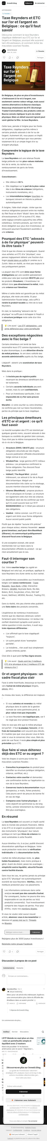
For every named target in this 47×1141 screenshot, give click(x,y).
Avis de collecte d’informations (17, 1112)
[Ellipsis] (44, 989)
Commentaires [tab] (8, 968)
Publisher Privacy (30, 1128)
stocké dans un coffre (17, 260)
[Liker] (4, 57)
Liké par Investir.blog (15, 991)
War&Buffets (12, 989)
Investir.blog (12, 50)
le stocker (23, 728)
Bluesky (8, 923)
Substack (10, 1138)
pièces (5, 689)
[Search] (43, 1032)
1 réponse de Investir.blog (19, 1010)
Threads (32, 920)
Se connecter (40, 3)
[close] (40, 1057)
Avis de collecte (36, 1130)
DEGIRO (13, 589)
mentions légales (29, 909)
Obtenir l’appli (33, 1134)
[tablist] (13, 968)
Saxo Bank (16, 586)
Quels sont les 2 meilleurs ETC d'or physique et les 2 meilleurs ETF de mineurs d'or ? (24, 664)
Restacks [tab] (20, 968)
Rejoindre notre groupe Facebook (17, 944)
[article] (23, 1046)
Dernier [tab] (15, 1032)
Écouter (41, 51)
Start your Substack (18, 1134)
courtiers (36, 196)
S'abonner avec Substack (25, 1100)
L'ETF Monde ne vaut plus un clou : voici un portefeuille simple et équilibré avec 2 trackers (18, 1041)
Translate (7, 13)
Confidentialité (17, 1130)
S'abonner (29, 3)
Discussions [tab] (24, 1032)
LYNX (24, 586)
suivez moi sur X (20, 920)
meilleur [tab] (6, 1032)
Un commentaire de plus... (12, 1020)
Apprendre (6, 10)
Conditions (26, 1130)
